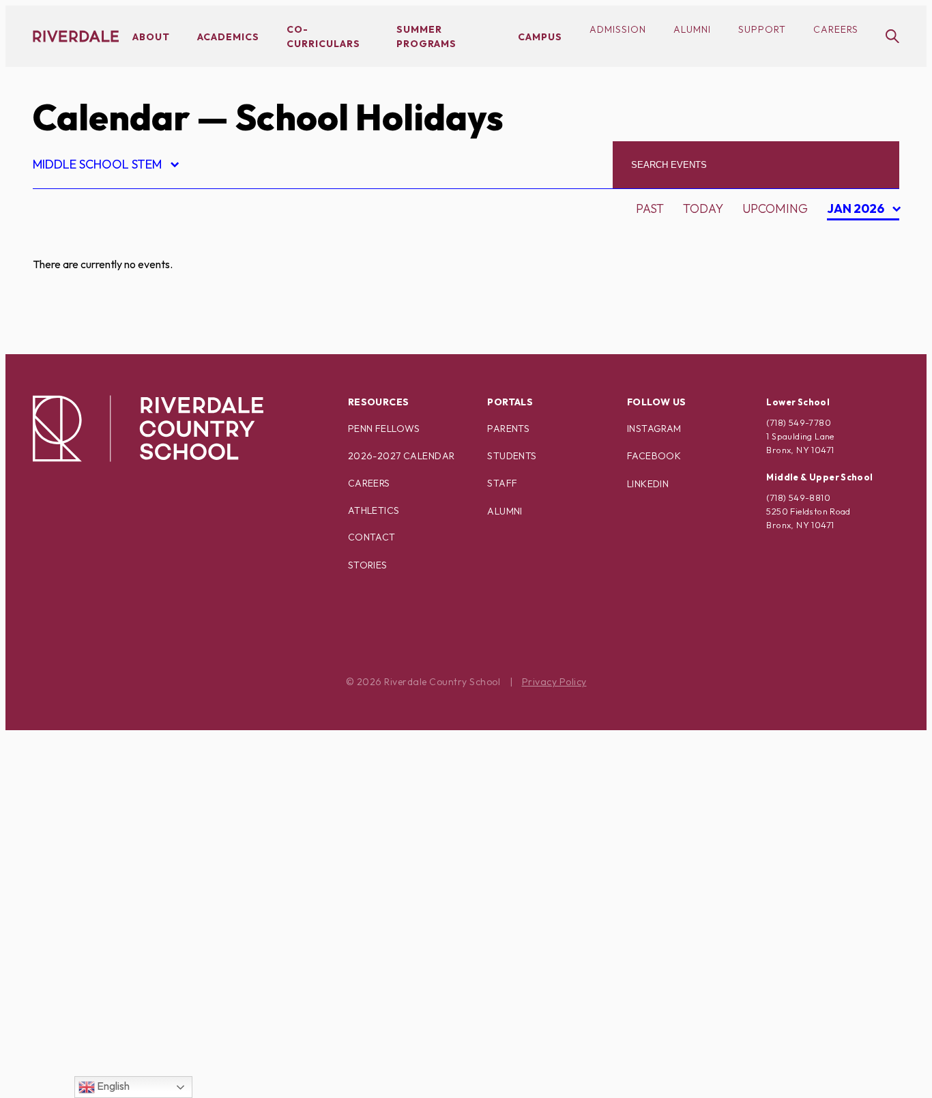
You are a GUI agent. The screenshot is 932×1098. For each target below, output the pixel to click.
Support (762, 29)
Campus (540, 37)
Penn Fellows (384, 428)
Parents (508, 428)
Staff (502, 483)
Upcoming (775, 208)
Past (650, 208)
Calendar (111, 117)
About (151, 37)
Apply (62, 313)
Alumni (692, 29)
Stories (368, 565)
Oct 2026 (858, 285)
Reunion (71, 886)
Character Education (116, 337)
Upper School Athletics (122, 1029)
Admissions (81, 241)
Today (703, 208)
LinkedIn (648, 484)
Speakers (74, 934)
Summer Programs (106, 958)
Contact (372, 537)
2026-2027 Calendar (401, 456)
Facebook (654, 456)
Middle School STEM (105, 166)
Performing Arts (100, 814)
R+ (51, 862)
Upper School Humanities (128, 1053)
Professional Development (136, 838)
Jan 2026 (857, 210)
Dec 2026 (858, 333)
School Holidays (100, 910)
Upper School (90, 1005)
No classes (80, 767)
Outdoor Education (110, 790)
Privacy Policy (554, 682)
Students (511, 456)
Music (63, 743)
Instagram (654, 428)
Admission (617, 29)
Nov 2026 (859, 309)
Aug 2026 (859, 238)
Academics (228, 37)
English (112, 1086)
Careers (835, 29)
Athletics (374, 510)
